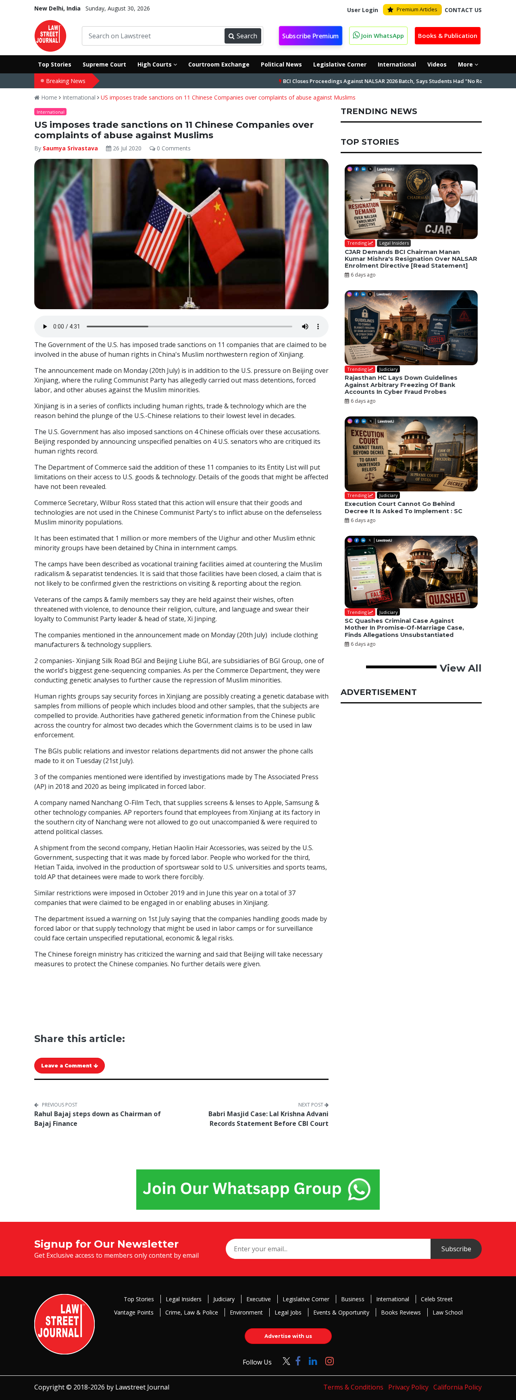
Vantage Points (134, 1312)
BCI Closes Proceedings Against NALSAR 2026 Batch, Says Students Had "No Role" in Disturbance (373, 81)
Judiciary (224, 1299)
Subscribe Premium (310, 36)
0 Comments (173, 148)
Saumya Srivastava (70, 148)
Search (247, 35)
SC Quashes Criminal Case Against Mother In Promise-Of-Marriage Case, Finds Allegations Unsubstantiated (404, 628)
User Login (362, 10)
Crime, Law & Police (191, 1312)
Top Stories (139, 1299)
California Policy (457, 1387)
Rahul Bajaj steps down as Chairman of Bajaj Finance (97, 1118)
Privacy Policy (408, 1387)
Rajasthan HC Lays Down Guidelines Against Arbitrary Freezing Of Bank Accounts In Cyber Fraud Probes (401, 384)
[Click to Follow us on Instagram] (329, 1360)
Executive (258, 1299)
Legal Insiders (184, 1299)
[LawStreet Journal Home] (50, 35)
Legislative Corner (306, 1299)
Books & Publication (447, 35)
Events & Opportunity (341, 1312)
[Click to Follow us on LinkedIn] (313, 1360)
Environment (246, 1312)
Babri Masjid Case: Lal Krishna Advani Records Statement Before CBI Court (268, 1118)
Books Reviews (401, 1312)
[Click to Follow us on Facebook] (298, 1360)
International (79, 97)
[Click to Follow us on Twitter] (283, 1360)
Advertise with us (288, 1336)
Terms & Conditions (353, 1387)
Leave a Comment (67, 1066)
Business (352, 1299)
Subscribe (456, 1248)
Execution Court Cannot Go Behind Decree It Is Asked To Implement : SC (403, 507)
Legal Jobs (288, 1312)
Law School (448, 1312)
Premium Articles (417, 9)
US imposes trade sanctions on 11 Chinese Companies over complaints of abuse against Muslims (228, 97)
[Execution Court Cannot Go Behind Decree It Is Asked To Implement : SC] (411, 453)
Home (48, 97)
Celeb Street (437, 1299)
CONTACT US (463, 10)
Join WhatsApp (382, 35)
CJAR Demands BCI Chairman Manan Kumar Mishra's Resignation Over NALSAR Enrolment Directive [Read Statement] (411, 259)
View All (461, 668)
